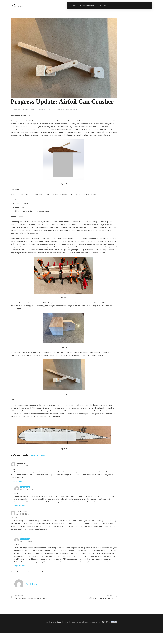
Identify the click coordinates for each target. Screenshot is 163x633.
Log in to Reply (16, 481)
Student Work (59, 109)
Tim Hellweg (29, 109)
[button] (107, 5)
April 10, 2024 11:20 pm (23, 514)
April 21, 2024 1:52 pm (26, 490)
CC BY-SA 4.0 (105, 622)
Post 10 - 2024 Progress (46, 109)
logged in (24, 572)
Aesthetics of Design (54, 622)
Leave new (37, 455)
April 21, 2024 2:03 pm (26, 541)
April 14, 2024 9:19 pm (22, 465)
